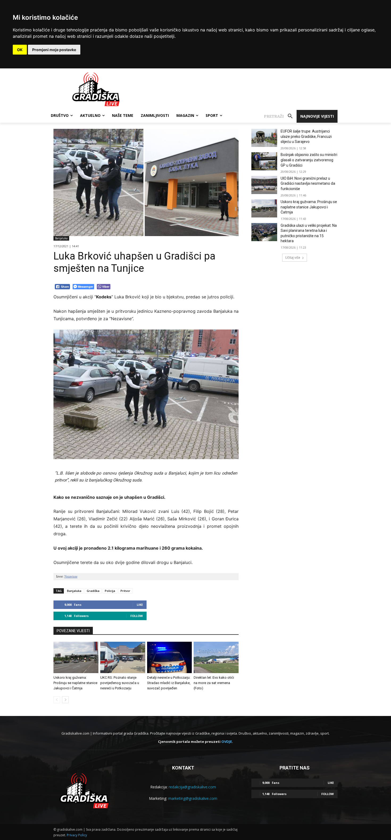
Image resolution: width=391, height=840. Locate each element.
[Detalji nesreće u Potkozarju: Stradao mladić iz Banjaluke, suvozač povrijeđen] (169, 657)
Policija (110, 591)
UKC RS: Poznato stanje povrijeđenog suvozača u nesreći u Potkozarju (119, 683)
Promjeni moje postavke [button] (54, 49)
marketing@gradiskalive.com (192, 798)
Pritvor (125, 591)
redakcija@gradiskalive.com (192, 786)
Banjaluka (61, 238)
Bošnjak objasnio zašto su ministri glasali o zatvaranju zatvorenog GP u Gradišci (309, 160)
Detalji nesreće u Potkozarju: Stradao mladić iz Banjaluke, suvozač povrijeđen (168, 683)
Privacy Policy (77, 835)
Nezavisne (70, 576)
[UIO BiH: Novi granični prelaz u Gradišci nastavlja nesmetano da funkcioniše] (264, 185)
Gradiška (93, 591)
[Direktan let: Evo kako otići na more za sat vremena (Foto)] (216, 657)
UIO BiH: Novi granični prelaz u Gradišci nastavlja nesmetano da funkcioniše (308, 183)
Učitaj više (292, 257)
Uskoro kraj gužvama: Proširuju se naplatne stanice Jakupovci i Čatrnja (75, 683)
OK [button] (20, 49)
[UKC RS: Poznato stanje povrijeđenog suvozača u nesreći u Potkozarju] (122, 657)
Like (140, 605)
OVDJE (226, 741)
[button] (280, 116)
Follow (136, 616)
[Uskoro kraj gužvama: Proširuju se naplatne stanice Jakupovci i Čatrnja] (75, 657)
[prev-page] (56, 699)
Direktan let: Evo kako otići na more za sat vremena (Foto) (214, 683)
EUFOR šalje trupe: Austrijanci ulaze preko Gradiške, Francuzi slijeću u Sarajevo (306, 136)
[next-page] (65, 699)
